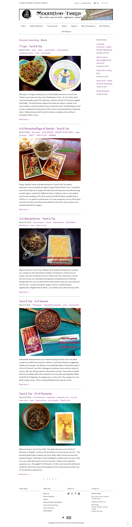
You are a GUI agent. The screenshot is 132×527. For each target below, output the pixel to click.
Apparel (74, 26)
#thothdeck (70, 222)
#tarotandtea (58, 222)
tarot (37, 53)
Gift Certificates (104, 26)
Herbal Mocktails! (102, 91)
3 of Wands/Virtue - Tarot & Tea (37, 218)
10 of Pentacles (39, 397)
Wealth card (65, 400)
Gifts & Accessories (88, 26)
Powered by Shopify (77, 523)
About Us (46, 494)
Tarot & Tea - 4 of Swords (33, 301)
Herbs (23, 26)
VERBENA (52, 135)
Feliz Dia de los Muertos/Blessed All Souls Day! (103, 60)
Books (64, 26)
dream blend (50, 50)
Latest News (23, 489)
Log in (76, 3)
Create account (86, 3)
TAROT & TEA (41, 135)
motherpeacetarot (26, 53)
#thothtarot (24, 225)
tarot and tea (74, 305)
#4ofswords (37, 305)
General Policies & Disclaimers (52, 502)
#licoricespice (38, 222)
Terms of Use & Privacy (50, 505)
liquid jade (51, 397)
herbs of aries (41, 225)
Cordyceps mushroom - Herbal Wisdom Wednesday (104, 47)
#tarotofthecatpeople (52, 305)
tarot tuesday (53, 400)
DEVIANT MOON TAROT (64, 132)
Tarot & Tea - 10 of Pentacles (35, 393)
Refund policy (47, 511)
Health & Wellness (36, 26)
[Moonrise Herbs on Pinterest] (75, 494)
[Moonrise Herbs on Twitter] (68, 494)
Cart (97, 3)
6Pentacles (36, 132)
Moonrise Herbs (65, 523)
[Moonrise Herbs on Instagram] (79, 494)
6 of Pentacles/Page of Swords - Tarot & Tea (44, 128)
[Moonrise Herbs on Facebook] (72, 494)
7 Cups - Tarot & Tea (30, 46)
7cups (34, 50)
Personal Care (52, 26)
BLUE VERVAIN (47, 132)
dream (40, 50)
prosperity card (63, 397)
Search (45, 499)
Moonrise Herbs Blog (28, 40)
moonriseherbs (62, 50)
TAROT (31, 135)
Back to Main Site (48, 496)
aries (32, 225)
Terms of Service (48, 508)
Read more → (24, 119)
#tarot (48, 222)
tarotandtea (46, 53)
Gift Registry (66, 31)
